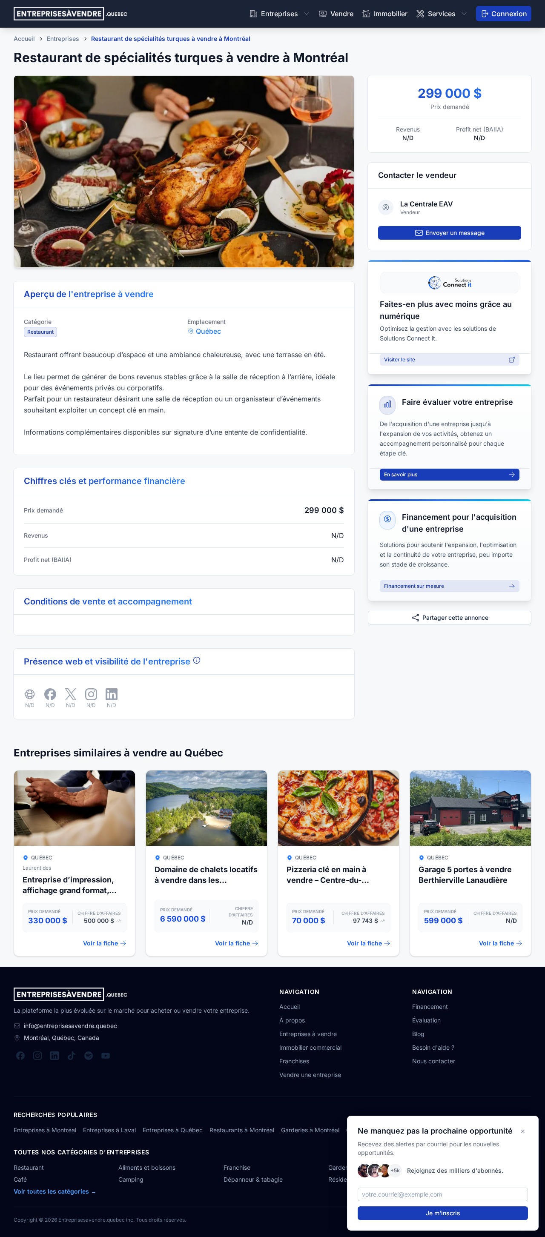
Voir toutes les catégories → (55, 1191)
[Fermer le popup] (523, 1131)
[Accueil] (70, 13)
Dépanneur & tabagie (253, 1179)
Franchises (294, 1061)
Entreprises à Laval (109, 1130)
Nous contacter (433, 1061)
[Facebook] (20, 1055)
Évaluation (426, 1020)
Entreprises (279, 13)
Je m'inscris (443, 1213)
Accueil (289, 1006)
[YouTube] (105, 1055)
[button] (184, 171)
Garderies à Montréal (310, 1130)
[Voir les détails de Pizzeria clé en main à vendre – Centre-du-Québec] (338, 863)
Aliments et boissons (146, 1167)
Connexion (509, 13)
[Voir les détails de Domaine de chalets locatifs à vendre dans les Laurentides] (206, 863)
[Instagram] (37, 1055)
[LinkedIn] (54, 1055)
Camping (130, 1179)
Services (442, 13)
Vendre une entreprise (310, 1074)
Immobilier (390, 13)
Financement (430, 1006)
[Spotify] (88, 1055)
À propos (292, 1020)
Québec (208, 331)
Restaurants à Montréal (241, 1130)
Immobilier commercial (310, 1047)
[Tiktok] (71, 1055)
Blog (418, 1033)
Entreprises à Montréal (45, 1130)
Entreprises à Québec (173, 1130)
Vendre (341, 13)
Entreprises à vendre (308, 1033)
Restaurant (29, 1167)
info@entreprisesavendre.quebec (70, 1025)
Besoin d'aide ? (433, 1047)
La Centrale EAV (426, 204)
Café (20, 1179)
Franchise (237, 1167)
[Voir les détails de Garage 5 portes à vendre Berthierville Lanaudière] (470, 863)
